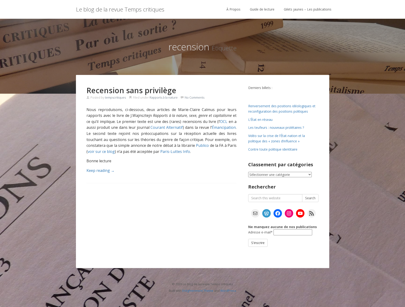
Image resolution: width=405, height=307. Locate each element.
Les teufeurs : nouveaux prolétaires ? (276, 127)
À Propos (233, 9)
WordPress (228, 291)
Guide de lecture (262, 9)
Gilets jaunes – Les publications (307, 9)
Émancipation (224, 127)
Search (310, 198)
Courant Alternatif (166, 127)
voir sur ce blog (101, 151)
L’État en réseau (260, 119)
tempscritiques (115, 97)
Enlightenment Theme (197, 291)
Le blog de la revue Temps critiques (120, 9)
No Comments (194, 97)
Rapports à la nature (164, 97)
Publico (202, 145)
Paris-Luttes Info (175, 151)
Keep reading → (100, 170)
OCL (223, 121)
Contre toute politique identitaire (272, 149)
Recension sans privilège (131, 90)
